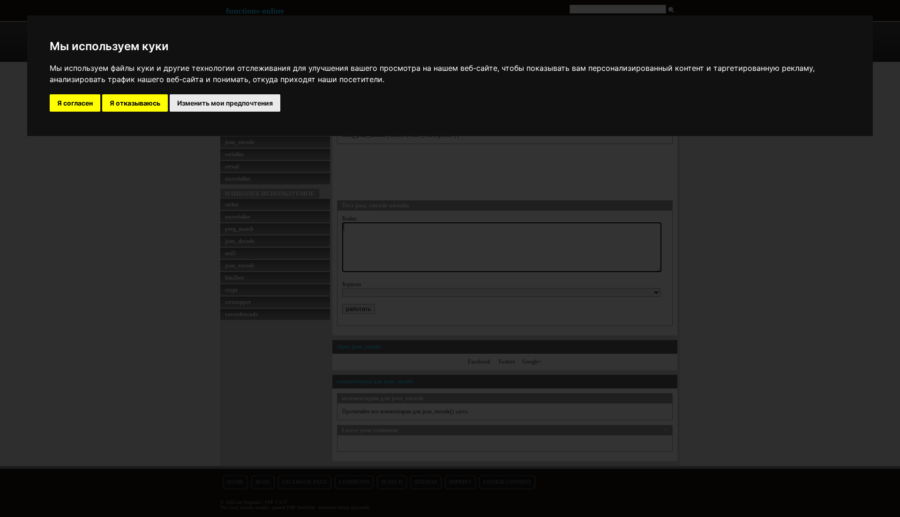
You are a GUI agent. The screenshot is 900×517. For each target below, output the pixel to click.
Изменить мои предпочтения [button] (225, 103)
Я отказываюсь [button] (135, 103)
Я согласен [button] (75, 103)
